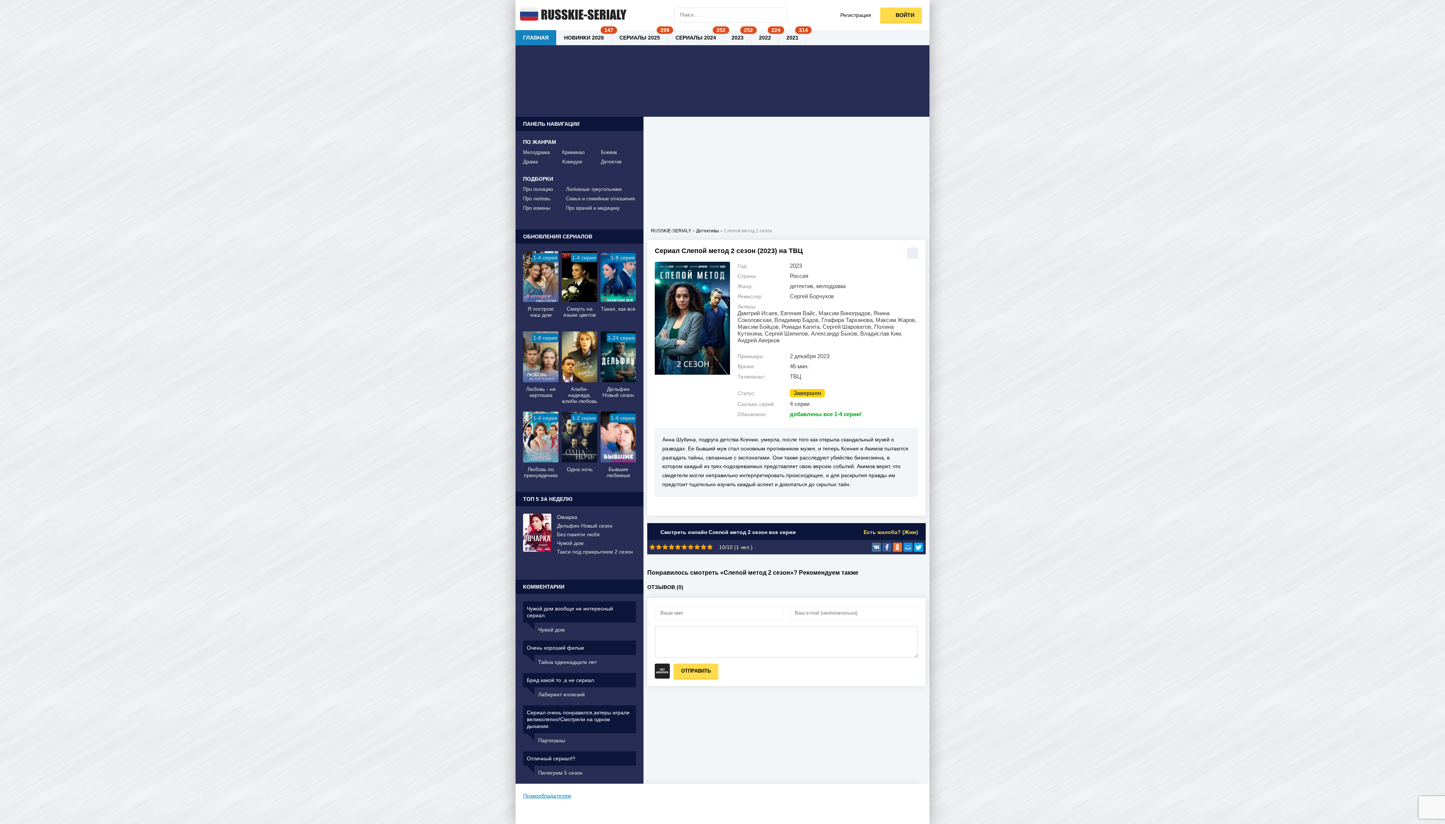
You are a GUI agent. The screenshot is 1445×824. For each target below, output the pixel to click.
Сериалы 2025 (639, 38)
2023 (738, 38)
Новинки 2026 (584, 38)
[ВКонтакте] (876, 547)
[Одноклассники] (897, 547)
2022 (765, 38)
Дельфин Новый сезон (585, 526)
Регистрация (855, 15)
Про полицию (538, 189)
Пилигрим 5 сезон (560, 773)
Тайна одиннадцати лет (567, 662)
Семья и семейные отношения (600, 198)
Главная (536, 38)
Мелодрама (536, 152)
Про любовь (537, 198)
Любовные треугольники (594, 189)
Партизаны (551, 740)
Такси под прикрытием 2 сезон (595, 552)
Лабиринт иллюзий (561, 694)
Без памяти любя (578, 534)
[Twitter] (918, 547)
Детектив (611, 162)
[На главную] (572, 15)
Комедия (572, 162)
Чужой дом (570, 543)
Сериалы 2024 (695, 38)
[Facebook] (886, 547)
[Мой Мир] (908, 547)
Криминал (573, 152)
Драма (530, 162)
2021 (792, 38)
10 (710, 547)
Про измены (536, 208)
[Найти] (779, 15)
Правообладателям (547, 796)
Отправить (696, 671)
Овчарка (567, 517)
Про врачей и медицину (593, 208)
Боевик (609, 152)
